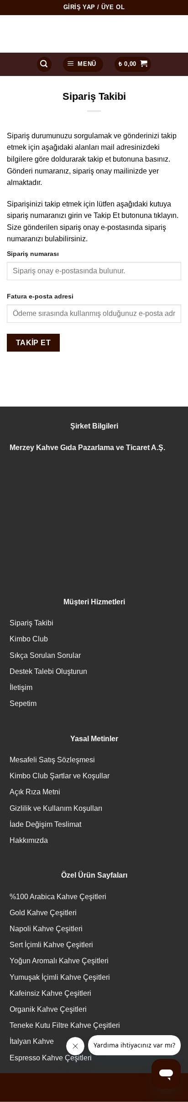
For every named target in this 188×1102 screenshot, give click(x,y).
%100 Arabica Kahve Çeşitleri (58, 897)
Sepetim (23, 703)
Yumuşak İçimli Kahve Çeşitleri (60, 977)
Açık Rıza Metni (35, 792)
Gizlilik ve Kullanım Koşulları (56, 808)
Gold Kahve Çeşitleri (43, 913)
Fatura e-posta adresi (40, 296)
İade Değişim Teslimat (45, 824)
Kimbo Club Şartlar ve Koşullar (60, 776)
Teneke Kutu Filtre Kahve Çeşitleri (65, 1025)
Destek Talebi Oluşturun (48, 671)
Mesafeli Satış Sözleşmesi (52, 760)
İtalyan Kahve (32, 1041)
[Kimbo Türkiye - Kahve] (94, 33)
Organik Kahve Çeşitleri (48, 1009)
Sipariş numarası (33, 253)
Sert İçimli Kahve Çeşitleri (51, 945)
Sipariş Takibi (31, 623)
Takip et (33, 343)
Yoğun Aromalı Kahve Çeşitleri (59, 961)
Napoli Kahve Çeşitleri (46, 929)
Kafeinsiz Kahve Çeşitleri (50, 993)
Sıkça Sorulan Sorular (45, 655)
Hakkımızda (29, 840)
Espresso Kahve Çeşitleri (51, 1058)
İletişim (21, 687)
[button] (44, 64)
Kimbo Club (29, 639)
